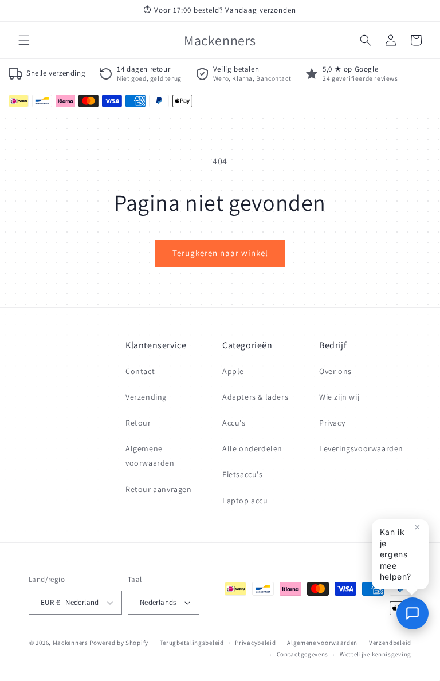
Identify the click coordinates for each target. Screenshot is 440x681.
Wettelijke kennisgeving (375, 654)
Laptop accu (245, 500)
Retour (138, 423)
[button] (24, 40)
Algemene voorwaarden (150, 455)
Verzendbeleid (390, 643)
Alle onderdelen (252, 448)
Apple (233, 371)
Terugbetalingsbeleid (192, 643)
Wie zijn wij (339, 397)
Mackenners (70, 643)
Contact (140, 371)
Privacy (332, 423)
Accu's (234, 423)
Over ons (335, 371)
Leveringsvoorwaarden (361, 448)
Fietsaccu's (242, 474)
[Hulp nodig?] (412, 613)
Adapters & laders (255, 397)
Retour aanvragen (158, 489)
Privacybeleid (255, 643)
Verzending (146, 397)
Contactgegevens (303, 654)
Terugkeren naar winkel (220, 252)
